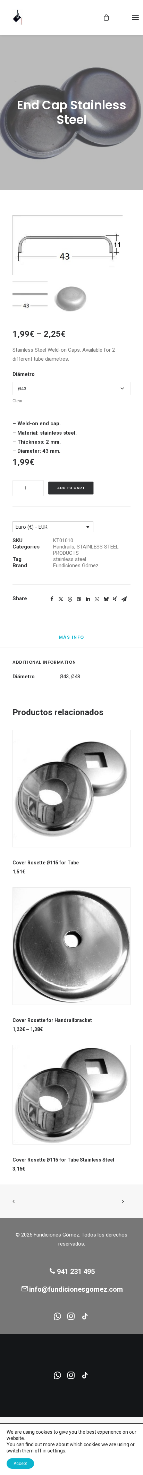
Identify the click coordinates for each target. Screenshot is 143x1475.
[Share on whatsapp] (97, 599)
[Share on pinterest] (79, 599)
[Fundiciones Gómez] (17, 17)
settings (56, 1450)
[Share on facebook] (52, 599)
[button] (135, 17)
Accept (20, 1463)
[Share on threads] (70, 599)
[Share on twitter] (61, 599)
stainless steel (69, 559)
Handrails (63, 547)
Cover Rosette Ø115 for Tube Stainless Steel (63, 1160)
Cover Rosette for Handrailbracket (52, 1020)
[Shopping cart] (103, 17)
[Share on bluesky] (106, 599)
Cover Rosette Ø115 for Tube (45, 862)
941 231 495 (76, 1271)
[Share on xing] (115, 599)
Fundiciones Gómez (76, 565)
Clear (17, 400)
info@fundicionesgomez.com (76, 1289)
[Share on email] (124, 599)
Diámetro (23, 374)
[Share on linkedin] (88, 599)
